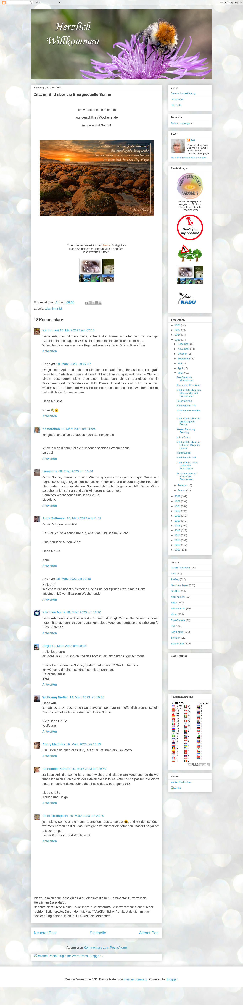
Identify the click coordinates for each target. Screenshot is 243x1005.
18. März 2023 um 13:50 (73, 579)
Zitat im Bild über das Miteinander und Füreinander (189, 393)
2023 (178, 339)
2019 (178, 511)
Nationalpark (178, 596)
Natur (174, 602)
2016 (178, 525)
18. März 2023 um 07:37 (73, 364)
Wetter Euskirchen (181, 782)
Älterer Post (149, 933)
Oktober (182, 353)
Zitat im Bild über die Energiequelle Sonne (188, 421)
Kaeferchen (51, 429)
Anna (174, 573)
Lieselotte (49, 471)
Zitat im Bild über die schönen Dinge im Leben (188, 444)
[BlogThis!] (90, 303)
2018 (178, 515)
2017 (178, 520)
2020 (178, 506)
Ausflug (175, 579)
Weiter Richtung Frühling (186, 431)
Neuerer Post (45, 933)
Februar (182, 485)
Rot (173, 625)
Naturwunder (178, 608)
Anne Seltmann (54, 518)
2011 (178, 549)
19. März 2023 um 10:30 (87, 697)
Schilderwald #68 (186, 457)
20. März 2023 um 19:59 (89, 769)
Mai (180, 363)
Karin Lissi (50, 330)
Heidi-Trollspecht (55, 816)
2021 (178, 501)
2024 (178, 334)
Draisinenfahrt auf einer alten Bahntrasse (187, 476)
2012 (178, 545)
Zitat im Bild (53, 308)
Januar (182, 490)
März (181, 373)
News (174, 614)
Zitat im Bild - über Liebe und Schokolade (187, 465)
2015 (178, 530)
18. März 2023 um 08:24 (78, 429)
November (184, 348)
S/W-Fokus (177, 631)
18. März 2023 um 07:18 (77, 330)
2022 (178, 496)
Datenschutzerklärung (183, 93)
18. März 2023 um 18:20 (83, 612)
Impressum (177, 99)
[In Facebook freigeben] (96, 303)
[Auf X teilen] (93, 303)
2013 (178, 540)
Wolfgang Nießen (55, 697)
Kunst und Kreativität (188, 385)
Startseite (98, 933)
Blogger (172, 979)
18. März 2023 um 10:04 (75, 471)
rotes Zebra (183, 437)
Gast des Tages (179, 585)
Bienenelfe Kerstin (56, 769)
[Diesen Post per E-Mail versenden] (86, 303)
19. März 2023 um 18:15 (83, 744)
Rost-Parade (178, 620)
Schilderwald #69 (186, 405)
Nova (106, 245)
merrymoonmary (135, 979)
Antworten (49, 351)
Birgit (46, 646)
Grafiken (175, 591)
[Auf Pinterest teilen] (100, 303)
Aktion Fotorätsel (180, 567)
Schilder (175, 637)
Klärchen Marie (53, 612)
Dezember (184, 343)
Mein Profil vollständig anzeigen (188, 157)
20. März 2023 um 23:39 (86, 816)
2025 (178, 330)
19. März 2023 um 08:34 (69, 646)
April (180, 368)
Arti (193, 140)
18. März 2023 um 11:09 (84, 518)
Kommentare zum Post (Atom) (105, 947)
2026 (178, 325)
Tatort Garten (184, 400)
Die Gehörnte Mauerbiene (185, 379)
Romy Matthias (53, 744)
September (184, 358)
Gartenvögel (184, 452)
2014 (178, 535)
